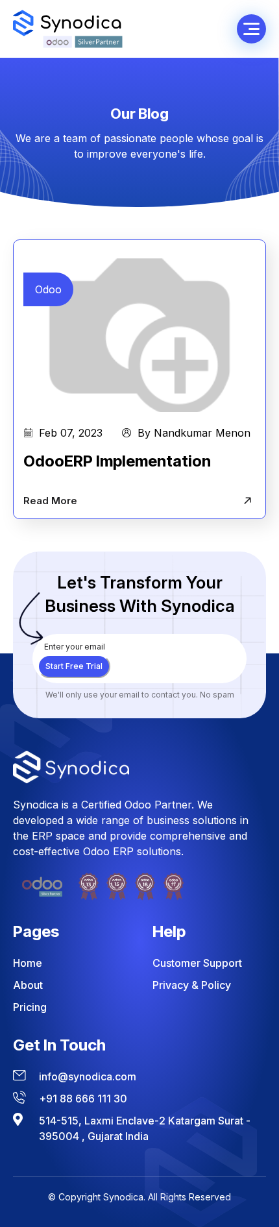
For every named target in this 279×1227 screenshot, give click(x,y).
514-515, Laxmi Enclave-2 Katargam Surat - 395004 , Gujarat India (144, 1128)
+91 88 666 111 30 (83, 1098)
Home (27, 962)
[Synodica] (68, 29)
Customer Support (197, 962)
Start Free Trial (74, 666)
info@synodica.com (87, 1076)
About (28, 984)
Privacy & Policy (191, 984)
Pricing (30, 1007)
